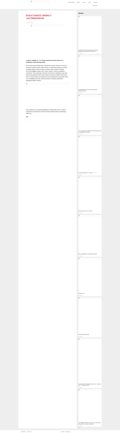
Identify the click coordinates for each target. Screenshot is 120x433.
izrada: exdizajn (65, 431)
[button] (26, 121)
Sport (89, 2)
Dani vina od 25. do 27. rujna (85, 211)
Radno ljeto (81, 293)
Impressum (95, 5)
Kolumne (96, 2)
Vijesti (78, 2)
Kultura (84, 2)
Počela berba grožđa (84, 334)
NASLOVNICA (71, 2)
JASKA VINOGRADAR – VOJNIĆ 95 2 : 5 (87, 172)
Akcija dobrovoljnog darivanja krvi (87, 253)
